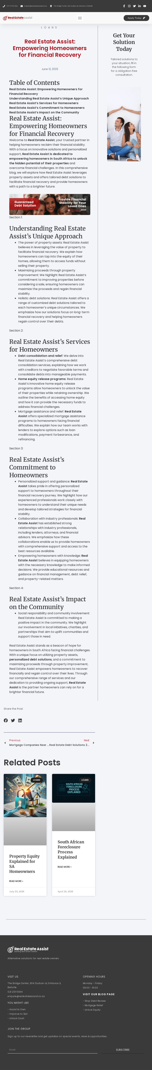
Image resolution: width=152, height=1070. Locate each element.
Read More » (16, 881)
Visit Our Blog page (99, 994)
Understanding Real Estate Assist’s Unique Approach (49, 98)
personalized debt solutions (30, 659)
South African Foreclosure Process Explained (71, 849)
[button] (80, 18)
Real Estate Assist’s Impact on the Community (44, 112)
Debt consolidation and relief (40, 356)
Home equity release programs (42, 379)
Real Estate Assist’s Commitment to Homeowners (47, 108)
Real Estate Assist (41, 140)
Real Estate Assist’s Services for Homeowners (43, 103)
